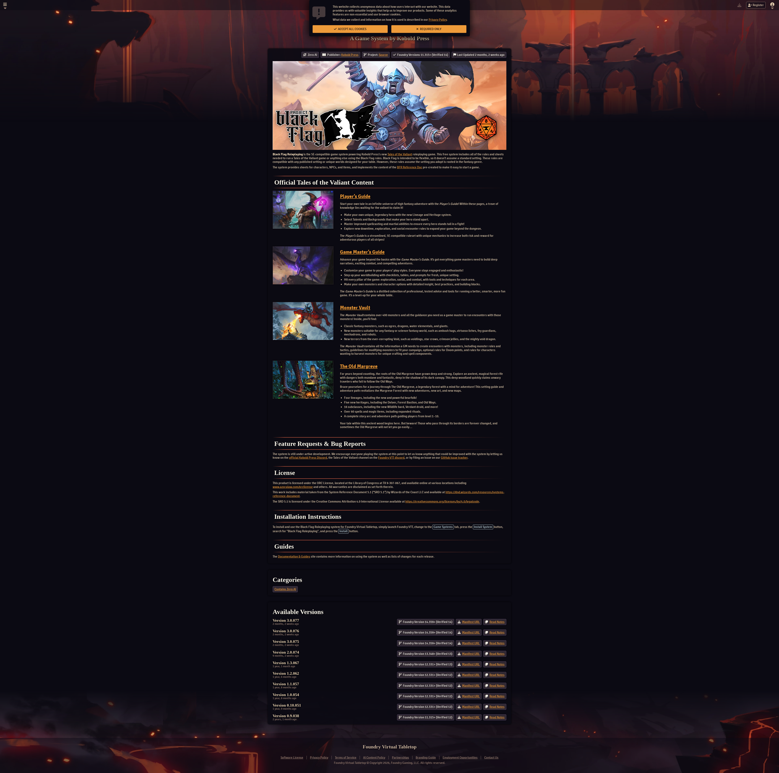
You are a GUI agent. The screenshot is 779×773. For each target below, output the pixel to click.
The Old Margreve (359, 366)
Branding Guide (426, 757)
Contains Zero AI (285, 589)
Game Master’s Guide (362, 252)
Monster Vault (355, 308)
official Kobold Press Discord (308, 457)
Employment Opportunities (460, 757)
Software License (292, 757)
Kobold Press (349, 55)
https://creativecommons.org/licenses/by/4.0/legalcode (442, 501)
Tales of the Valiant (399, 154)
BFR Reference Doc (409, 167)
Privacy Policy (438, 20)
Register (758, 5)
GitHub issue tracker (454, 457)
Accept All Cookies (351, 29)
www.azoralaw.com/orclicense (293, 487)
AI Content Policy (374, 757)
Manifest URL (471, 622)
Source (383, 55)
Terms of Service (345, 757)
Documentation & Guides (294, 556)
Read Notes (497, 622)
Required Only (430, 29)
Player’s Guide (355, 196)
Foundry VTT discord (391, 457)
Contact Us (491, 757)
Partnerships (400, 757)
